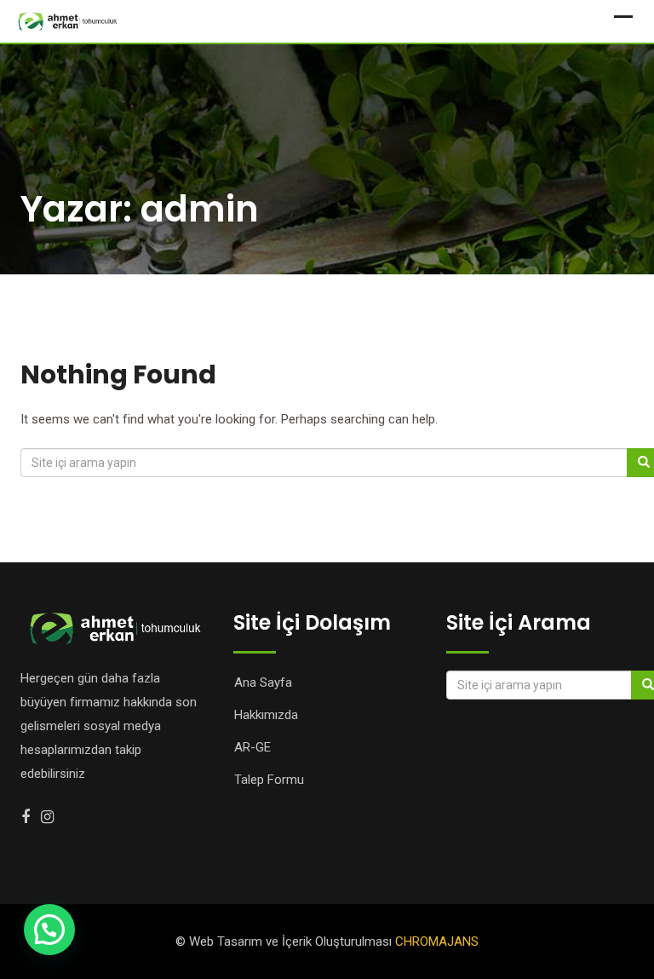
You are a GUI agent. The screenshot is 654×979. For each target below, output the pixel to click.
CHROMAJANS (437, 941)
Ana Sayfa (263, 682)
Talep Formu (269, 779)
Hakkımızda (266, 715)
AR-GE (252, 747)
